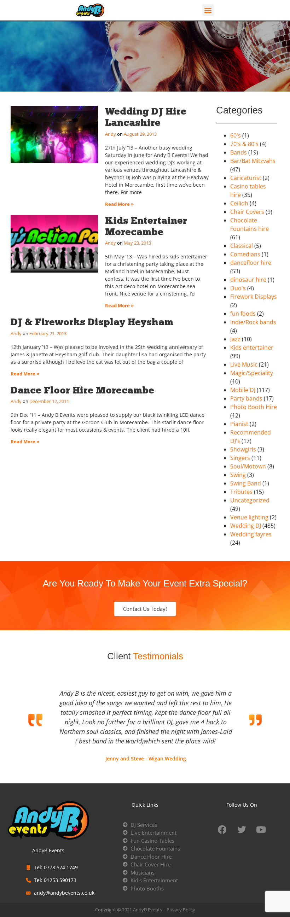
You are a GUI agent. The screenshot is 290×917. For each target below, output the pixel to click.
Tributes (241, 492)
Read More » (119, 204)
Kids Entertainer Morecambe (146, 226)
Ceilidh (239, 203)
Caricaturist (245, 178)
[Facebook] (222, 830)
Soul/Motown (248, 466)
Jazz (235, 339)
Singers (240, 458)
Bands (238, 152)
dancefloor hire (250, 263)
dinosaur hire (248, 280)
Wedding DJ (245, 526)
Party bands (246, 398)
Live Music (243, 364)
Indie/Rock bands (253, 322)
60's (235, 135)
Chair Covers (247, 212)
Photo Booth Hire (253, 407)
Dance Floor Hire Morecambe (82, 390)
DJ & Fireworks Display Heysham (92, 322)
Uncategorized (249, 500)
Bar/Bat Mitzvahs (253, 161)
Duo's (238, 288)
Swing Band (245, 483)
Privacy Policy (181, 909)
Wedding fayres (251, 534)
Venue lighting (249, 517)
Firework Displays (253, 296)
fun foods (243, 313)
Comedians (245, 254)
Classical (241, 246)
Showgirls (243, 449)
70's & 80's (244, 144)
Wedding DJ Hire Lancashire (145, 116)
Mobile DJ (242, 390)
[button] (208, 10)
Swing (238, 475)
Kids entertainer (251, 347)
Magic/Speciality (251, 373)
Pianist (239, 424)
